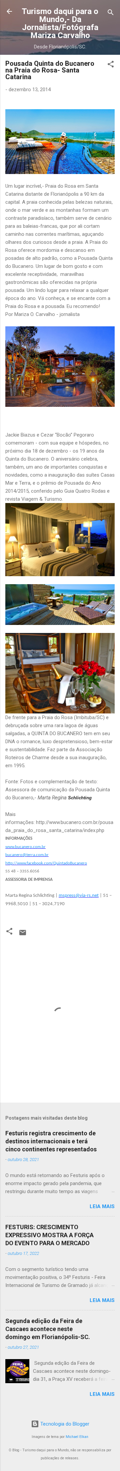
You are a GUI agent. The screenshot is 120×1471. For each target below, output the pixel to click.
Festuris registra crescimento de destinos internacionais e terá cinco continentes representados (51, 1141)
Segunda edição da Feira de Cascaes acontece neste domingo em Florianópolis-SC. (47, 1328)
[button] (111, 65)
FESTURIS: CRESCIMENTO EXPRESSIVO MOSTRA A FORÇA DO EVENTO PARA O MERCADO (49, 1235)
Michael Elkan (77, 1437)
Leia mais (102, 1206)
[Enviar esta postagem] (23, 935)
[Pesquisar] (111, 13)
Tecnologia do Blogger (64, 1424)
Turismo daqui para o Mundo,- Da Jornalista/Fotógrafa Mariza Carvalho (60, 23)
